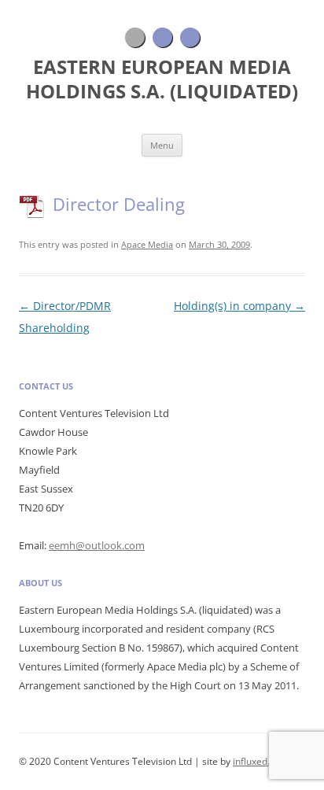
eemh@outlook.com (97, 545)
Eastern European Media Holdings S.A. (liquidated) (162, 79)
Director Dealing (119, 204)
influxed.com (261, 761)
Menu (162, 145)
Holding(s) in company (239, 305)
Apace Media (147, 244)
